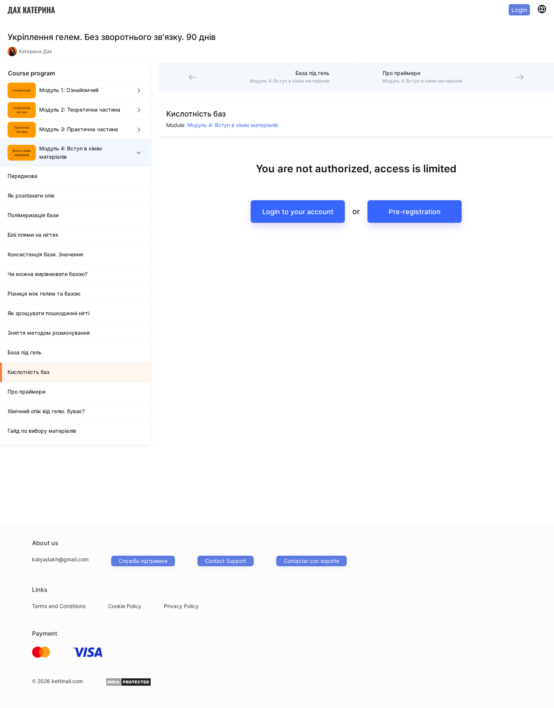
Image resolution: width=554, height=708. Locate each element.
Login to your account (298, 212)
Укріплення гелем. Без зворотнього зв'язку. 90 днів (112, 37)
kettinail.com (67, 681)
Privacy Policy (181, 606)
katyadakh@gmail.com (60, 559)
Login (519, 10)
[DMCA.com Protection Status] (128, 684)
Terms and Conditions (59, 606)
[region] (75, 262)
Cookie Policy (124, 606)
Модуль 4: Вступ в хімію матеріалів (232, 125)
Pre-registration (415, 212)
